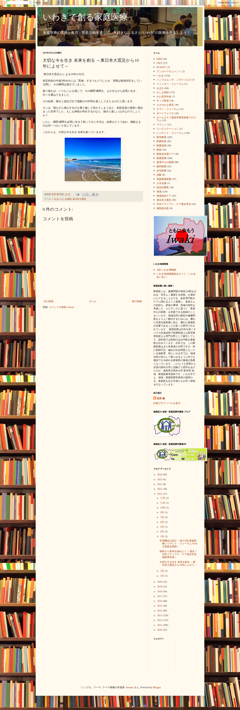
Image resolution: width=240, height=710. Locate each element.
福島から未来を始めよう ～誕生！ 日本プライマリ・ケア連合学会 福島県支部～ (178, 554)
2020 (160, 581)
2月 (162, 570)
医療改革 (161, 141)
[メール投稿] (77, 194)
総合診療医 (163, 187)
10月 (163, 507)
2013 (160, 615)
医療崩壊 (161, 145)
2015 (160, 605)
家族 (159, 149)
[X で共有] (90, 194)
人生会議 (161, 183)
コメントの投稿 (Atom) (61, 307)
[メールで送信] (83, 194)
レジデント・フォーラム (170, 133)
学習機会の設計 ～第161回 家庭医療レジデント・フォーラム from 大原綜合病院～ (178, 543)
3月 (162, 536)
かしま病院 (66, 199)
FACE (160, 63)
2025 (160, 479)
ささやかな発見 (165, 104)
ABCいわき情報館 (166, 269)
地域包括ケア (164, 195)
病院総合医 (163, 208)
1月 (162, 575)
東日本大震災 (79, 199)
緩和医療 (161, 166)
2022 (160, 489)
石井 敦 (161, 398)
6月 (162, 522)
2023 (160, 484)
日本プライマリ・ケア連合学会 (174, 204)
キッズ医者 (163, 100)
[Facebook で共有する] (93, 194)
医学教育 (161, 137)
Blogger (157, 687)
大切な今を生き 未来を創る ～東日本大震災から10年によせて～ (178, 563)
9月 (162, 512)
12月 (163, 497)
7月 (162, 517)
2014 (160, 610)
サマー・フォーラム (168, 109)
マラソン (161, 124)
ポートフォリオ (165, 113)
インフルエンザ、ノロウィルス (174, 79)
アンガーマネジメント (169, 71)
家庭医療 (161, 158)
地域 (159, 191)
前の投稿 (137, 301)
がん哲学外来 (164, 96)
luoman (129, 687)
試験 (159, 174)
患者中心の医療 (165, 162)
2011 (160, 625)
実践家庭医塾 (164, 179)
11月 (163, 502)
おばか (160, 88)
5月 (162, 526)
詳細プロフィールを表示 (166, 403)
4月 (162, 531)
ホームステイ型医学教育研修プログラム (176, 119)
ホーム (92, 301)
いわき (55, 199)
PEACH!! (161, 67)
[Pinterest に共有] (97, 194)
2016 (160, 601)
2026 (160, 474)
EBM (159, 59)
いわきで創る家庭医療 (85, 16)
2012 (160, 620)
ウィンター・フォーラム (170, 83)
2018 (160, 591)
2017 (160, 596)
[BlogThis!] (87, 194)
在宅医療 (161, 170)
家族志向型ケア (165, 153)
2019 (160, 586)
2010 (160, 629)
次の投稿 (48, 301)
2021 (160, 493)
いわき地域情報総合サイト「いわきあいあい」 (176, 275)
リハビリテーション (168, 128)
